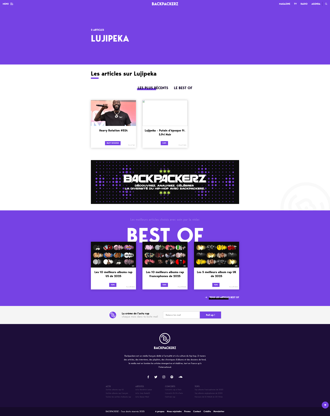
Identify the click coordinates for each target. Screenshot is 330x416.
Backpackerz (165, 4)
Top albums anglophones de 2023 (208, 393)
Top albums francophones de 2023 (209, 389)
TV (295, 3)
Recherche (326, 4)
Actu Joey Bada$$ (142, 393)
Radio (304, 3)
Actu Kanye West (142, 397)
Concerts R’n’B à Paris (174, 393)
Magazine (284, 3)
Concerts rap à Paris (173, 389)
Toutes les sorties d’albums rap (118, 397)
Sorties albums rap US (115, 389)
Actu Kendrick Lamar (143, 389)
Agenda (315, 3)
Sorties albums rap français (117, 393)
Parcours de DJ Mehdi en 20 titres (209, 397)
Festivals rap (170, 397)
